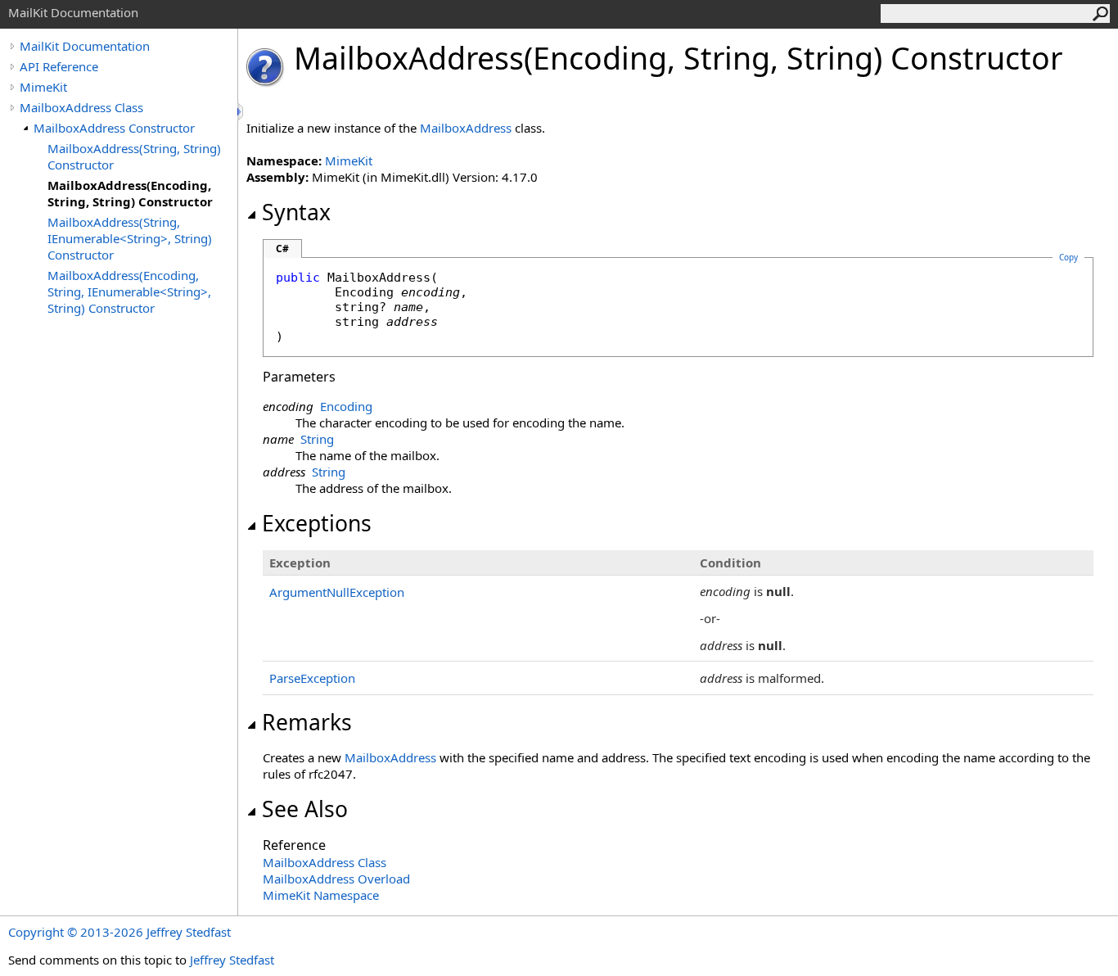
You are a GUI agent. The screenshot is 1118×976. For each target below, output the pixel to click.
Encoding (346, 406)
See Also (305, 809)
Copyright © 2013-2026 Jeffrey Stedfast (119, 932)
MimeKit (43, 87)
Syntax (296, 212)
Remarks (307, 722)
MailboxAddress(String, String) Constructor (134, 156)
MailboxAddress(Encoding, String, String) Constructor (130, 193)
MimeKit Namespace (321, 895)
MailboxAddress (466, 128)
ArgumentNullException (336, 592)
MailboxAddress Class (81, 107)
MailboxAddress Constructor (114, 128)
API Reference (59, 66)
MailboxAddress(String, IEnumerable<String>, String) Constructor (129, 238)
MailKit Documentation (85, 46)
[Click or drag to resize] (241, 111)
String (317, 439)
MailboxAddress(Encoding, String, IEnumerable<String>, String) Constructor (129, 291)
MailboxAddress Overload (336, 878)
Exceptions (317, 523)
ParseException (312, 678)
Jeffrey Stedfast (232, 959)
